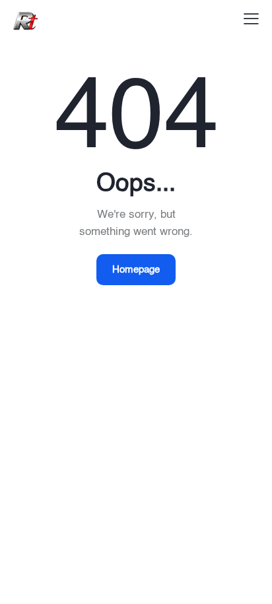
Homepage (136, 270)
